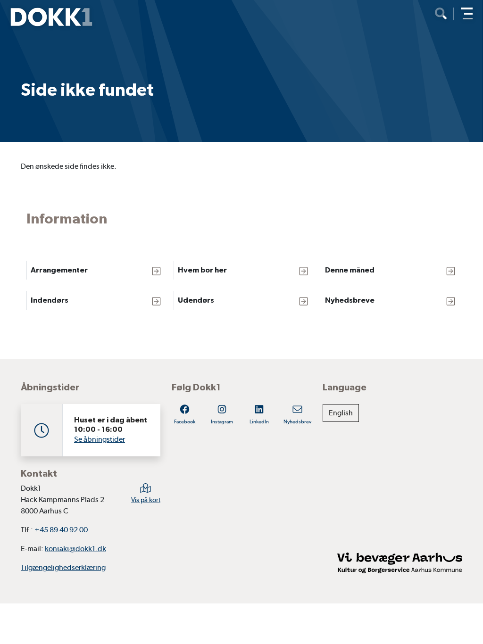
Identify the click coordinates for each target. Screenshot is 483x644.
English (341, 412)
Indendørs (49, 300)
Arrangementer (59, 269)
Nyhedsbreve (350, 300)
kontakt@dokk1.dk (75, 548)
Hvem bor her (202, 269)
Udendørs (196, 300)
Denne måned (350, 269)
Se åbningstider (99, 439)
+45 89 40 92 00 (61, 529)
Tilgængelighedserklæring (63, 567)
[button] (466, 13)
